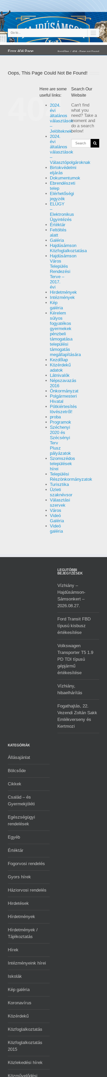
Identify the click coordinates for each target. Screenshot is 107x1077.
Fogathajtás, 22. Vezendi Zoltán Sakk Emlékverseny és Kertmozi (77, 716)
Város (55, 510)
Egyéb (14, 837)
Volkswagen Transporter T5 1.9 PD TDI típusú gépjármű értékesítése (75, 659)
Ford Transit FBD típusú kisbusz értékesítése (74, 626)
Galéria (57, 240)
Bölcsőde (17, 770)
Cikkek (14, 783)
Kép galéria (56, 305)
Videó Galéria (57, 518)
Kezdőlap (63, 51)
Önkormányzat (64, 391)
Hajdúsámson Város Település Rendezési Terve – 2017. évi (63, 271)
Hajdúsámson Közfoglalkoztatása (68, 248)
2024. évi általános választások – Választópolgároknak (70, 149)
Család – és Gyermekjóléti (21, 800)
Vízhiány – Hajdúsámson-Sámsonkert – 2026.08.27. (71, 595)
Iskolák (15, 976)
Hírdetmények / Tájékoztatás (23, 933)
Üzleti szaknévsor (61, 492)
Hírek (13, 949)
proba (55, 416)
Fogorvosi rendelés (26, 863)
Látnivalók (60, 375)
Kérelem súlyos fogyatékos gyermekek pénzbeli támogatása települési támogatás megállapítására (65, 334)
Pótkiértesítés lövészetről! (63, 409)
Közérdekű (18, 1016)
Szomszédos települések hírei (62, 463)
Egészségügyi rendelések (21, 820)
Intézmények (62, 297)
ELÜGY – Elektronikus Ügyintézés (62, 212)
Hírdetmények (21, 916)
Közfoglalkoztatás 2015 (25, 1046)
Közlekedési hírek (25, 1062)
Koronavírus (19, 1002)
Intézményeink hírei (27, 963)
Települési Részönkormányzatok (71, 477)
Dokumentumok (65, 178)
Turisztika (59, 484)
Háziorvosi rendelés (27, 890)
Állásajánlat (19, 757)
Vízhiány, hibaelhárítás (69, 689)
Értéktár (57, 224)
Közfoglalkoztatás (25, 1029)
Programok (60, 422)
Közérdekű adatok (60, 368)
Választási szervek (60, 503)
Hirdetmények (63, 292)
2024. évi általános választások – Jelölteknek (61, 118)
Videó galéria (56, 529)
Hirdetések (18, 903)
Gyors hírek (19, 876)
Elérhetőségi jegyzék (62, 196)
